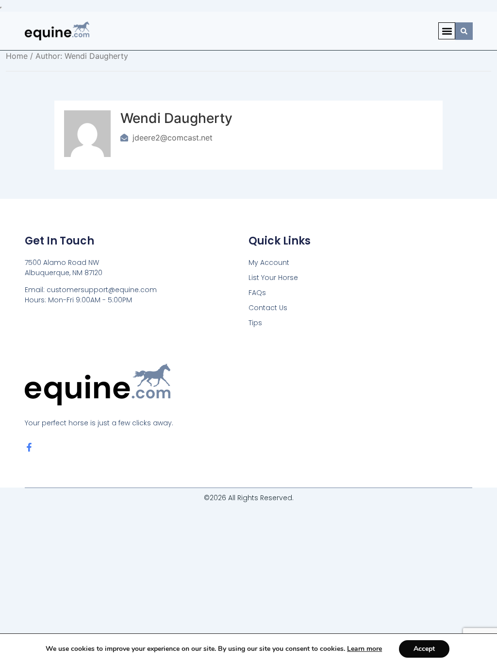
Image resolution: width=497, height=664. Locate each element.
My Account (268, 262)
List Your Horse (273, 277)
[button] (446, 30)
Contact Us (267, 308)
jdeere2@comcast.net (173, 137)
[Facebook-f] (29, 447)
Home (17, 56)
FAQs (257, 292)
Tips (255, 323)
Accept (424, 648)
